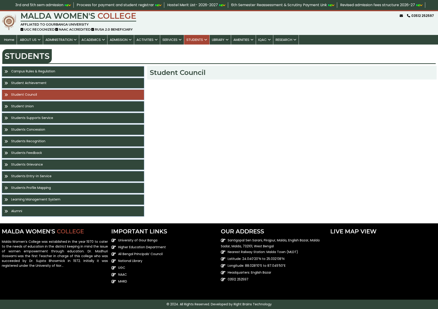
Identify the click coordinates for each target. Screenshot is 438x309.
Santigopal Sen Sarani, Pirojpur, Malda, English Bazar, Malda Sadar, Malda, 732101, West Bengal (270, 243)
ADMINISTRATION (59, 39)
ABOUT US (28, 39)
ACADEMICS (91, 39)
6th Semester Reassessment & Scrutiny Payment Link (279, 5)
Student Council (24, 94)
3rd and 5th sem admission (39, 5)
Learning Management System (35, 199)
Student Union (22, 106)
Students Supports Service (32, 118)
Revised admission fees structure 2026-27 (378, 5)
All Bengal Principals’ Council (140, 254)
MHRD (122, 281)
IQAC (262, 39)
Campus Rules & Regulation (33, 71)
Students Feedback (26, 153)
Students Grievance (27, 164)
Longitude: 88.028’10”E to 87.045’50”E (257, 265)
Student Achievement (29, 83)
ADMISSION (119, 39)
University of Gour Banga (137, 240)
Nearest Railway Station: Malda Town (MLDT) (263, 252)
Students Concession (28, 129)
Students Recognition (28, 141)
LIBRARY (218, 39)
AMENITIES (241, 39)
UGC (121, 267)
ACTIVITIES (145, 39)
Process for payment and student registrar (116, 5)
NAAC (122, 274)
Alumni (16, 211)
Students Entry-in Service (31, 176)
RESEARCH (284, 39)
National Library (130, 261)
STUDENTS (194, 39)
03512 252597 (238, 279)
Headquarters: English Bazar (249, 272)
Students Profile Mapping (31, 187)
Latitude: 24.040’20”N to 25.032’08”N (256, 258)
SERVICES (169, 39)
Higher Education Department (142, 247)
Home (9, 39)
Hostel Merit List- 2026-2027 (193, 5)
